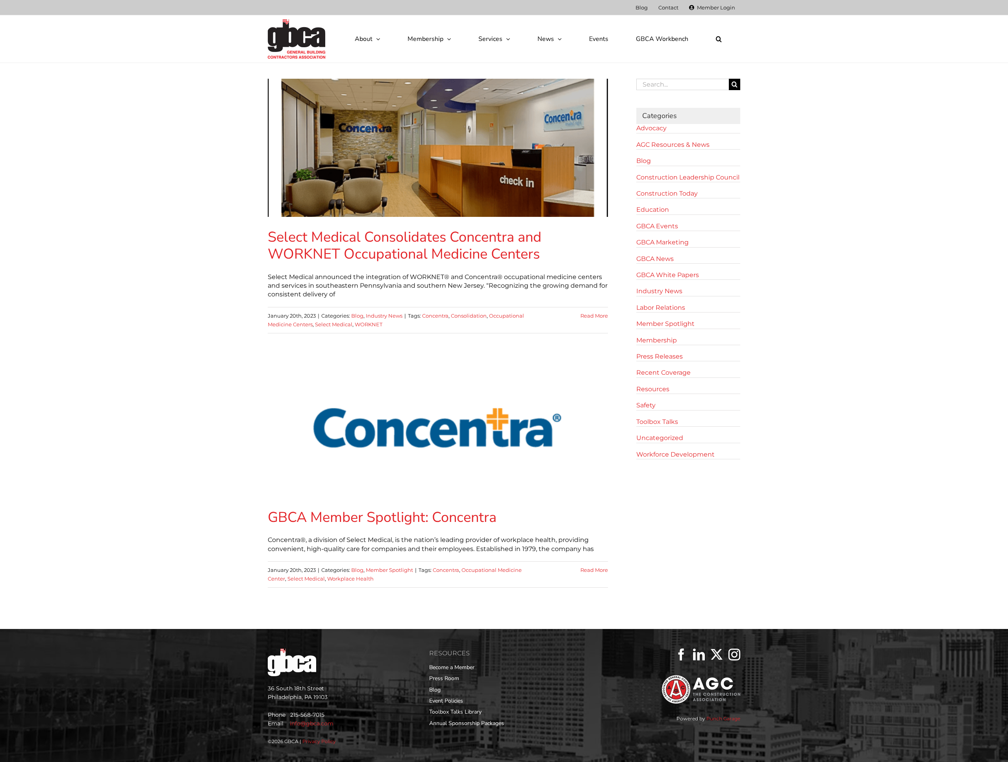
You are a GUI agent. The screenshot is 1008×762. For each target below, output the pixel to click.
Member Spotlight (389, 570)
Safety (646, 405)
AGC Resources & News (673, 144)
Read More (594, 316)
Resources (652, 389)
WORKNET (368, 324)
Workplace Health (350, 578)
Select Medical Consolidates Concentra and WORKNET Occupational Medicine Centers (404, 245)
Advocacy (651, 128)
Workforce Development (675, 454)
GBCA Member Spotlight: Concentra (382, 517)
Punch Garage (723, 718)
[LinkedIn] (699, 654)
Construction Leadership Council (687, 177)
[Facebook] (681, 654)
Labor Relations (660, 307)
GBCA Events (657, 226)
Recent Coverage (663, 372)
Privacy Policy (319, 741)
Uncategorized (659, 438)
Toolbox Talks (657, 421)
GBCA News (655, 259)
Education (652, 209)
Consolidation (469, 316)
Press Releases (659, 356)
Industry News (384, 316)
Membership (656, 340)
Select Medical (333, 324)
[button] (718, 39)
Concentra (435, 316)
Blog (357, 316)
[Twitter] (717, 654)
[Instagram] (734, 654)
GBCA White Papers (667, 275)
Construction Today (667, 193)
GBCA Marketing (662, 242)
